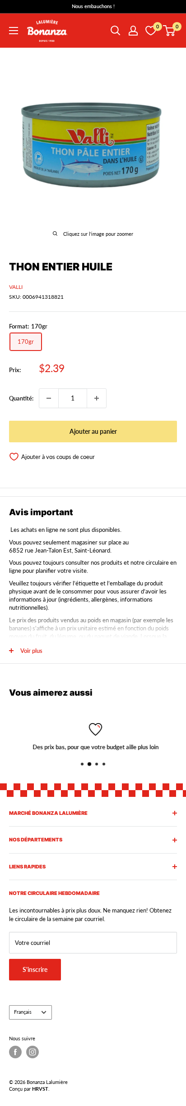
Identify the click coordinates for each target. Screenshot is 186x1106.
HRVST (40, 1089)
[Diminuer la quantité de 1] (48, 398)
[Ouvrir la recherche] (116, 31)
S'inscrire (35, 969)
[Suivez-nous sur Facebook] (15, 1052)
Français (23, 1012)
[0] (169, 30)
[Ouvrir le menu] (13, 30)
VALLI (16, 286)
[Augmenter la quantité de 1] (96, 398)
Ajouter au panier (93, 431)
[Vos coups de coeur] (151, 31)
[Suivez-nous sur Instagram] (32, 1052)
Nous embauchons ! (93, 6)
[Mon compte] (133, 31)
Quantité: (21, 398)
